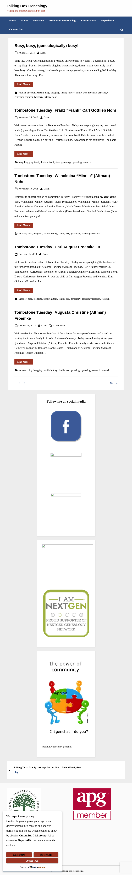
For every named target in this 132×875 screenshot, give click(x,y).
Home (12, 20)
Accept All (32, 860)
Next (112, 383)
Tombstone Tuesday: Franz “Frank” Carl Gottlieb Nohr (65, 110)
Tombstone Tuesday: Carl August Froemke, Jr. (57, 247)
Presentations (88, 20)
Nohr (54, 97)
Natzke (46, 97)
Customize (19, 854)
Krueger (38, 97)
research (105, 299)
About (24, 20)
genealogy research (23, 97)
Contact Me (16, 29)
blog (47, 92)
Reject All (46, 854)
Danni (43, 52)
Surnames (38, 20)
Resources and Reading (62, 20)
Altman (22, 92)
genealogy (103, 92)
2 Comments (59, 326)
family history (68, 92)
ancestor (31, 92)
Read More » (25, 85)
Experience (107, 20)
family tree (81, 92)
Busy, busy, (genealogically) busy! (46, 45)
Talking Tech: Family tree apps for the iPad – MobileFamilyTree (47, 767)
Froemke (92, 92)
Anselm (40, 92)
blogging (55, 92)
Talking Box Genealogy (27, 6)
